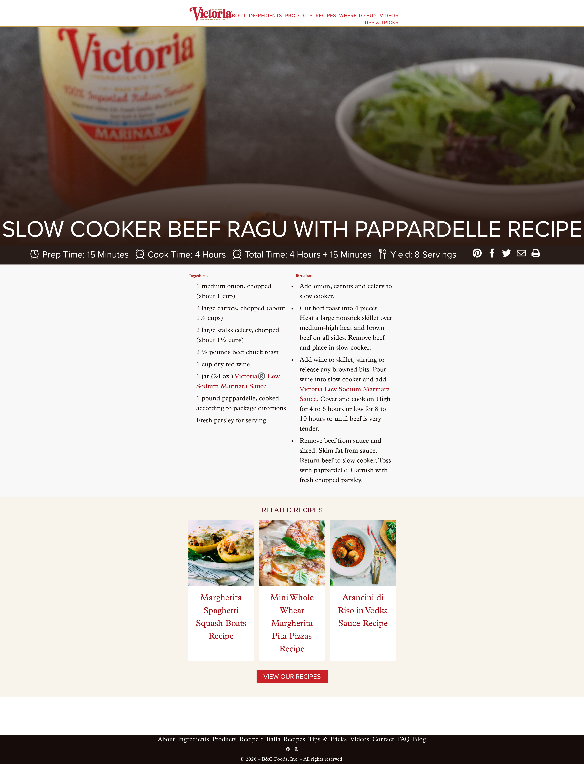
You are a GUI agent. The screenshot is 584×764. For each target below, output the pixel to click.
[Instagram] (296, 749)
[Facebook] (288, 749)
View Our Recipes (292, 677)
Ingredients (265, 16)
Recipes (326, 16)
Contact (383, 738)
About (237, 16)
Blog (419, 738)
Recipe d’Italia (260, 738)
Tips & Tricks (381, 23)
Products (299, 16)
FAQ (403, 738)
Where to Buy (358, 16)
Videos (389, 16)
